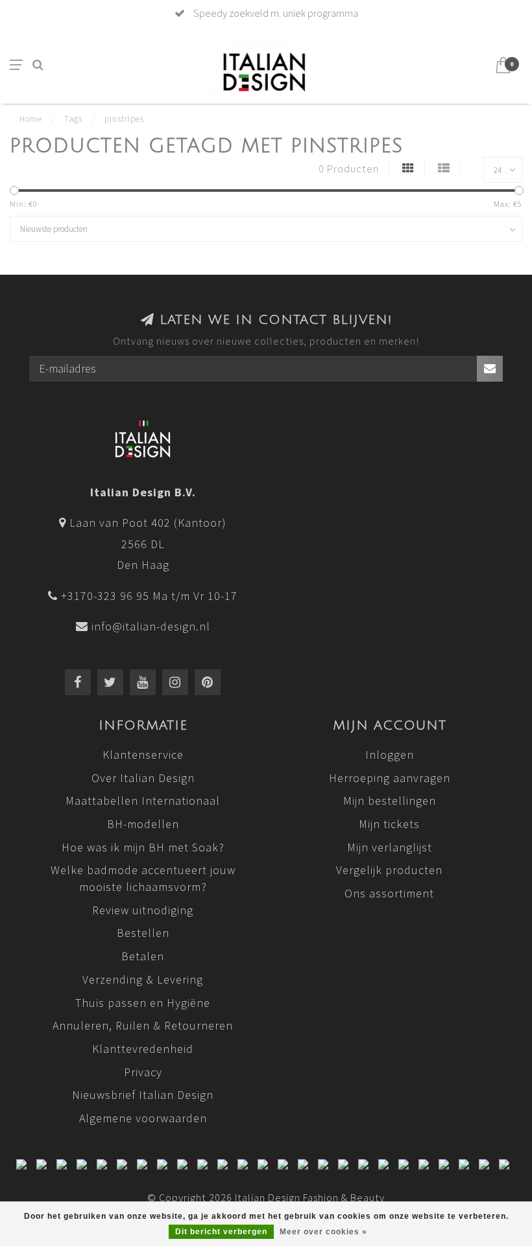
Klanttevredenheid (142, 1048)
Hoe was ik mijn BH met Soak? (143, 847)
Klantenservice (143, 754)
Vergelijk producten (389, 869)
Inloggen (389, 754)
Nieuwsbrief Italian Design (142, 1094)
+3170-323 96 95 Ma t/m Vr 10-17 (149, 595)
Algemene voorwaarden (143, 1118)
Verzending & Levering (142, 979)
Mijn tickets (389, 823)
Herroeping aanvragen (389, 777)
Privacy (143, 1072)
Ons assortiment (389, 893)
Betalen (142, 956)
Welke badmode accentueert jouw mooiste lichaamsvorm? (143, 878)
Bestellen (143, 932)
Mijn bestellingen (389, 800)
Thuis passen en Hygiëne (142, 1002)
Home (30, 118)
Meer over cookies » (323, 1231)
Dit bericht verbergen (221, 1231)
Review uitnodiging (142, 910)
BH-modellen (143, 823)
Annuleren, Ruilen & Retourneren (143, 1025)
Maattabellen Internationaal (143, 800)
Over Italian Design (143, 777)
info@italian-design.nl (150, 626)
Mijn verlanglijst (389, 847)
